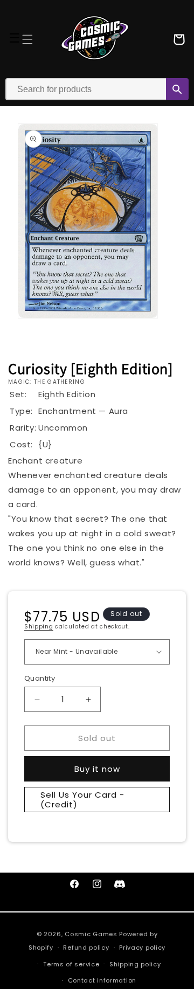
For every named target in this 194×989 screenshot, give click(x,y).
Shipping (38, 627)
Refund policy (86, 947)
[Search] (177, 89)
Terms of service (71, 964)
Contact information (102, 980)
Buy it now (97, 768)
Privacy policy (142, 947)
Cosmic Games (91, 934)
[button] (27, 39)
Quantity (39, 678)
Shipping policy (135, 964)
